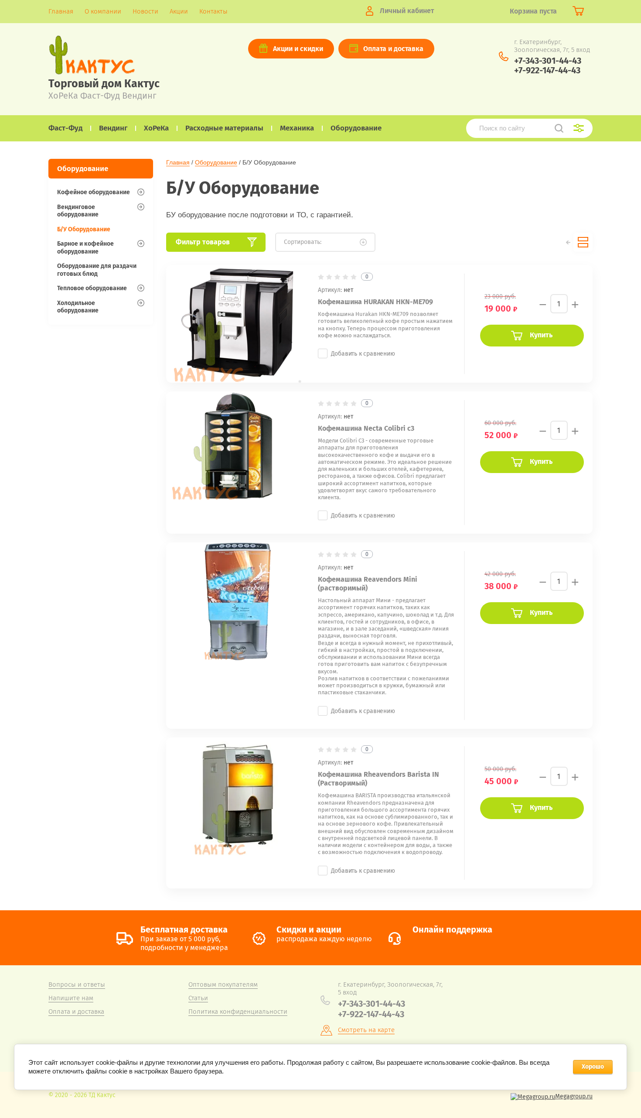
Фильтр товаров (203, 242)
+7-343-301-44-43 (547, 60)
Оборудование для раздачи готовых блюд (96, 270)
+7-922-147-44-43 (547, 70)
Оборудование (216, 162)
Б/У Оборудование (83, 229)
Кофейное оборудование (93, 192)
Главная (178, 162)
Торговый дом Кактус (104, 83)
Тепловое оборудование (92, 288)
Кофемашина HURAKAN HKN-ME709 (375, 302)
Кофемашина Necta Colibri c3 (366, 428)
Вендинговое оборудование (78, 211)
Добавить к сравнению (363, 353)
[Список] (583, 242)
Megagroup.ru (574, 1096)
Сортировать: (302, 242)
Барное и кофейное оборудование (85, 247)
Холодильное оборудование (78, 307)
